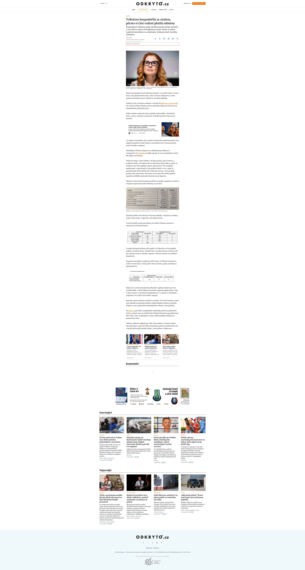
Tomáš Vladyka (158, 512)
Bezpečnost (157, 492)
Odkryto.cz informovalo (169, 103)
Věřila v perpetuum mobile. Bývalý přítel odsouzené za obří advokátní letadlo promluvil (111, 498)
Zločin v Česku (131, 492)
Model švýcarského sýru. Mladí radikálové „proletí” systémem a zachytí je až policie (138, 498)
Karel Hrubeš (103, 458)
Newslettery (163, 9)
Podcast (154, 9)
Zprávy (128, 16)
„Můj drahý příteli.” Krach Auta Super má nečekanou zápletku (192, 497)
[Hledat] (106, 3)
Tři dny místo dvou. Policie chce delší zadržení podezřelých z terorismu (110, 439)
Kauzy (183, 492)
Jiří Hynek (129, 37)
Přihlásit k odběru (198, 3)
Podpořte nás (143, 9)
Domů (133, 9)
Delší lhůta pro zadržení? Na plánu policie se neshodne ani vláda (166, 497)
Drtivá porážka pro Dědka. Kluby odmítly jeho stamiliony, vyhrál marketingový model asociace (165, 442)
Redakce (129, 455)
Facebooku (142, 153)
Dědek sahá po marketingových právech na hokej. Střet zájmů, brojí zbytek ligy (193, 440)
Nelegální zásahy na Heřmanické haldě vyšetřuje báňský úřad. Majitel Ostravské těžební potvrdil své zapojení (139, 442)
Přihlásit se (187, 3)
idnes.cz (132, 311)
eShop (171, 9)
